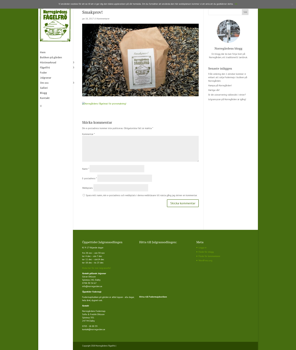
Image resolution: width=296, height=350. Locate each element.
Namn (85, 168)
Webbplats (87, 187)
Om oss (44, 83)
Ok (236, 4)
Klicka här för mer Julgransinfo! (96, 268)
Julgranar (45, 78)
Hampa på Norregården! (220, 85)
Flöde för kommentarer (209, 256)
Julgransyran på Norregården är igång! (227, 99)
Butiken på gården (51, 57)
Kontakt (45, 98)
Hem (42, 52)
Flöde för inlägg (206, 251)
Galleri (44, 88)
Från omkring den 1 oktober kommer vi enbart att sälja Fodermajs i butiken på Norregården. (227, 77)
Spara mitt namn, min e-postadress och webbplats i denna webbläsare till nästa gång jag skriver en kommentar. (141, 195)
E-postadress (89, 178)
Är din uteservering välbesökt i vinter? (227, 94)
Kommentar (88, 134)
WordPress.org (205, 260)
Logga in (202, 247)
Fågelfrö (45, 67)
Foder (43, 73)
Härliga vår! (214, 90)
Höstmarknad (48, 62)
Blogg (43, 93)
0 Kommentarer (102, 18)
